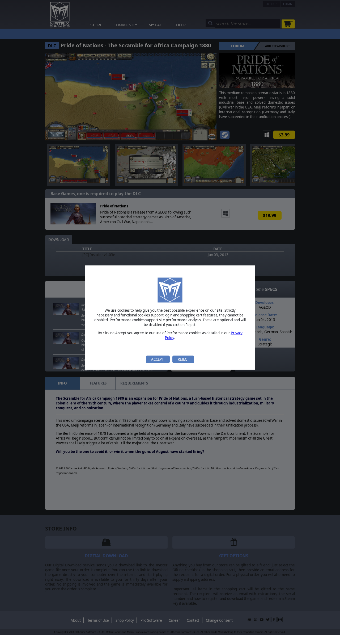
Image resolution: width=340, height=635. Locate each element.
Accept (157, 359)
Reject (183, 359)
